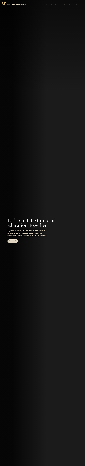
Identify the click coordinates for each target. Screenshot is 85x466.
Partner (77, 4)
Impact (60, 4)
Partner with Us (13, 241)
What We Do (53, 4)
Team (65, 4)
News (83, 4)
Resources (71, 4)
